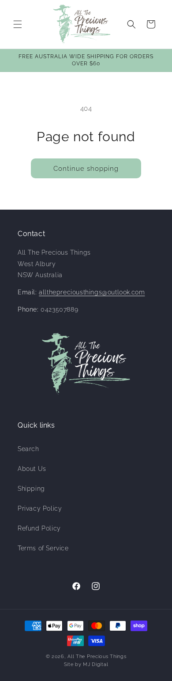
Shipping (31, 488)
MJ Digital (95, 664)
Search (28, 448)
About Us (32, 468)
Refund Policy (39, 528)
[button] (17, 24)
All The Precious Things (96, 656)
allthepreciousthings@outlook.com (92, 292)
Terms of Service (43, 548)
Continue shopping (86, 169)
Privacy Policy (40, 508)
